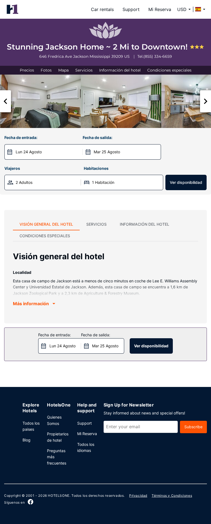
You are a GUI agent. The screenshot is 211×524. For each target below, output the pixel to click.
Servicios (84, 70)
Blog (26, 440)
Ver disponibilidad (186, 182)
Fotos (46, 70)
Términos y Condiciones (172, 495)
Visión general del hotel (46, 224)
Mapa (63, 70)
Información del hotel (120, 70)
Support (131, 9)
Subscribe (193, 426)
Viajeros (12, 168)
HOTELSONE (58, 495)
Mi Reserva (159, 9)
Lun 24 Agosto (29, 151)
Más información (31, 303)
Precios (27, 70)
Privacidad (138, 495)
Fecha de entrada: (20, 137)
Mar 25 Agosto (107, 151)
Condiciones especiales (169, 70)
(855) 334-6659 (157, 56)
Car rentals (102, 9)
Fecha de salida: (97, 137)
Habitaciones (96, 168)
